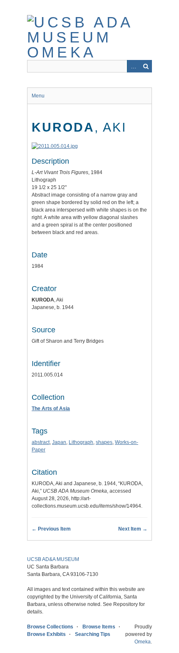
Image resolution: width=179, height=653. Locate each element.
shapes (104, 442)
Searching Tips (92, 634)
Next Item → (132, 529)
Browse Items (98, 627)
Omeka (142, 642)
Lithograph (81, 442)
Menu (38, 96)
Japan (59, 442)
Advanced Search (133, 66)
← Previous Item (51, 529)
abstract (41, 442)
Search (145, 66)
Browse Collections (50, 627)
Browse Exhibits (46, 634)
